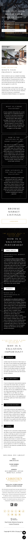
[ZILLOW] (15, 514)
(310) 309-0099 (14, 465)
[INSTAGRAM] (8, 511)
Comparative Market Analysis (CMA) (14, 258)
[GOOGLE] (19, 514)
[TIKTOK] (23, 511)
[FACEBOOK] (4, 511)
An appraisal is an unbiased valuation (13, 299)
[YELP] (8, 514)
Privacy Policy (20, 531)
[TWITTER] (15, 511)
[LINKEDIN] (12, 511)
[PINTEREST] (12, 514)
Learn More (14, 221)
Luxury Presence (14, 524)
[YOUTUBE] (19, 511)
